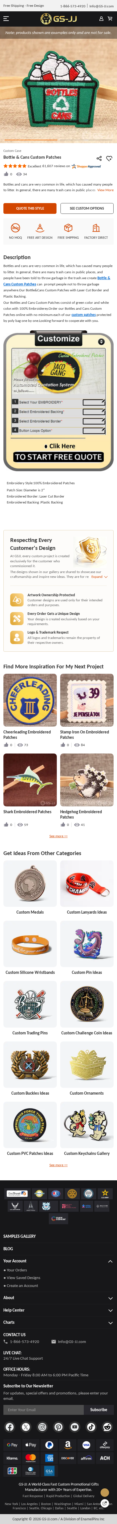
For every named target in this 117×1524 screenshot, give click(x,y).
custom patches (84, 314)
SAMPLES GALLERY (19, 1236)
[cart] (110, 19)
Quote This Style (30, 208)
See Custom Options (87, 208)
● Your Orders (15, 1270)
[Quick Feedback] (105, 1503)
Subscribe (98, 1409)
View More (105, 190)
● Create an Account (20, 1285)
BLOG (8, 1248)
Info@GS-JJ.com (72, 1341)
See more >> (58, 836)
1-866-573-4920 (24, 1341)
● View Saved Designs (21, 1277)
